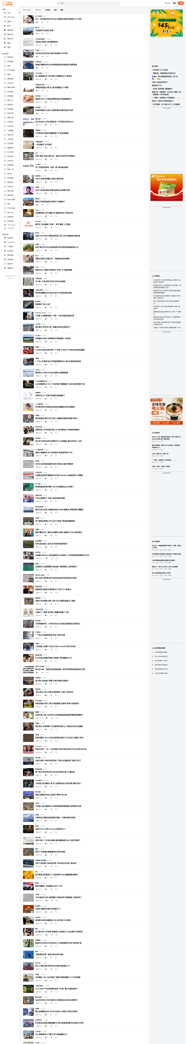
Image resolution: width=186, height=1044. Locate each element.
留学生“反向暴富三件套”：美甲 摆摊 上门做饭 (52, 224)
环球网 (37, 518)
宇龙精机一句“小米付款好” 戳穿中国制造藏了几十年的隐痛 (57, 977)
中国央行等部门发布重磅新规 (46, 42)
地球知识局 (38, 495)
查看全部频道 (11, 225)
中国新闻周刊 (39, 142)
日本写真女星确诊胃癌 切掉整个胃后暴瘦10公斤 (53, 658)
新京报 (37, 461)
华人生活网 (38, 16)
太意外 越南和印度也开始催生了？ (48, 909)
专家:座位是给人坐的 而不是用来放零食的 (51, 544)
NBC (36, 153)
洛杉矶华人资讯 (39, 575)
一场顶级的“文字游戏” (43, 144)
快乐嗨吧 (10, 61)
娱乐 (8, 204)
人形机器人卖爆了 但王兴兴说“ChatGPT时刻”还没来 (55, 646)
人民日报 (37, 1031)
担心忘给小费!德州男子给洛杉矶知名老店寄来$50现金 (56, 578)
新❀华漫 (10, 152)
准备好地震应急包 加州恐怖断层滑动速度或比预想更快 (56, 64)
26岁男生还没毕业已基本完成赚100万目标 (51, 53)
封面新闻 (37, 130)
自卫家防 (10, 143)
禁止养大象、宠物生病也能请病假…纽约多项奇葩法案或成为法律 (60, 669)
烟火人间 (10, 212)
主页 (8, 13)
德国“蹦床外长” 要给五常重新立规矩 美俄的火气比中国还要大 (58, 532)
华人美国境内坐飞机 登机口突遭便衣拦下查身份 (53, 76)
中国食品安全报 (39, 85)
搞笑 (8, 74)
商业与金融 (11, 199)
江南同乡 (10, 122)
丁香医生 (37, 632)
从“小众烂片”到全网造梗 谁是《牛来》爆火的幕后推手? (56, 988)
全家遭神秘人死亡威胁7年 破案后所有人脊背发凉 (54, 213)
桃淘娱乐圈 (38, 587)
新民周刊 (37, 301)
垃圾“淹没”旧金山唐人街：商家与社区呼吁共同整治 (55, 156)
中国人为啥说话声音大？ (160, 82)
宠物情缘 (10, 79)
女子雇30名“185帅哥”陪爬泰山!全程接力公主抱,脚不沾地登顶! (59, 931)
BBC (36, 872)
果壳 (36, 952)
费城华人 (37, 199)
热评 (8, 26)
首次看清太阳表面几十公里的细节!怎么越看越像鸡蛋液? (56, 874)
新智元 (37, 564)
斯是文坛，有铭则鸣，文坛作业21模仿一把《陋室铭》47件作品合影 (166, 93)
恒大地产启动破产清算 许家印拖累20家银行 (52, 681)
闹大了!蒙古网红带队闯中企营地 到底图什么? (52, 966)
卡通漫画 (10, 130)
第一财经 (37, 484)
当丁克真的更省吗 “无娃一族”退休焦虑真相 (51, 167)
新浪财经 (37, 678)
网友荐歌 (10, 165)
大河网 (37, 50)
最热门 (9, 21)
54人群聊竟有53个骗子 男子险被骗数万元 (51, 1034)
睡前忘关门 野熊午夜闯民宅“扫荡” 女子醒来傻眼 (53, 270)
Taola (37, 210)
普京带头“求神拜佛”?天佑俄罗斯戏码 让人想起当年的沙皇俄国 (59, 726)
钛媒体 (37, 347)
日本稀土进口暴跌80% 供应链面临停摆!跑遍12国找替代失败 (58, 806)
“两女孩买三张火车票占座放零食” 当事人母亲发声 (54, 692)
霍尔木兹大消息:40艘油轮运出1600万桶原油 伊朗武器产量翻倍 (59, 509)
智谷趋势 (37, 906)
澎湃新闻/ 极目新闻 (40, 860)
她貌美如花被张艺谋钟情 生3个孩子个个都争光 (53, 589)
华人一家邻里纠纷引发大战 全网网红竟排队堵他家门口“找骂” (58, 19)
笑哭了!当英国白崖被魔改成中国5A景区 (50, 852)
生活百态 (10, 126)
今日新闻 (47, 10)
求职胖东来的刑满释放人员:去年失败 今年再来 (53, 920)
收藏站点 (10, 268)
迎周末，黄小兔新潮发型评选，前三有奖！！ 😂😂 (165, 77)
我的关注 (10, 39)
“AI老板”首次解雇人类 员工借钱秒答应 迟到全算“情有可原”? (58, 783)
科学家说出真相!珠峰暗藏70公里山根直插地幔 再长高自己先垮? (59, 1023)
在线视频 (10, 221)
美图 (8, 47)
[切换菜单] (19, 12)
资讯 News (11, 17)
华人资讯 (37, 164)
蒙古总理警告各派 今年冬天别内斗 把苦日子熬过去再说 (56, 1011)
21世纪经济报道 (40, 39)
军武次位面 (38, 427)
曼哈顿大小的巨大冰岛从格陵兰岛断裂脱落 (51, 372)
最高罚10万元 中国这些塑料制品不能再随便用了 (53, 99)
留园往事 (10, 195)
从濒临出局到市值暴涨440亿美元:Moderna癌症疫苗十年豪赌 (59, 475)
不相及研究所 (39, 609)
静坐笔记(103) (157, 85)
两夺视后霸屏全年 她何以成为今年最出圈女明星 (53, 293)
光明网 (37, 895)
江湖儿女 (10, 186)
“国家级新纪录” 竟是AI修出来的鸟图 (49, 954)
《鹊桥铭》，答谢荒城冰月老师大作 (163, 73)
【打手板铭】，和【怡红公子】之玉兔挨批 (166, 104)
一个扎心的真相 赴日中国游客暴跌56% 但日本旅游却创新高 (58, 361)
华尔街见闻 (38, 472)
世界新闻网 (38, 279)
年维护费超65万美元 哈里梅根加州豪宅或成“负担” (54, 110)
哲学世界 (10, 113)
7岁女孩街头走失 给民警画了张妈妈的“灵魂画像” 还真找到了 (58, 897)
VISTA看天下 (39, 780)
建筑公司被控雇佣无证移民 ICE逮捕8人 (50, 201)
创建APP (10, 264)
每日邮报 (37, 107)
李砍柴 (37, 358)
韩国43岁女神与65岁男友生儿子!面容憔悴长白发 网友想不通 (58, 943)
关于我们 (10, 251)
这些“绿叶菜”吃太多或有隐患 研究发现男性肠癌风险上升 (57, 247)
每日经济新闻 (39, 507)
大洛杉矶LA (38, 62)
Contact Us (11, 242)
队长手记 (37, 963)
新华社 (37, 28)
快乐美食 (10, 92)
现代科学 (10, 156)
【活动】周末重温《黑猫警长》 (162, 89)
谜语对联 (10, 217)
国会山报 (37, 119)
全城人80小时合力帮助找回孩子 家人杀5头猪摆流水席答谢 (57, 236)
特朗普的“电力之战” (43, 304)
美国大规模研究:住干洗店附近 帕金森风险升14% (53, 452)
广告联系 (10, 246)
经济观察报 (38, 541)
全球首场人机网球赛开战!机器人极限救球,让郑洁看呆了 (56, 566)
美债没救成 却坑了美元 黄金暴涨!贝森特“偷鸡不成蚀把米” (57, 703)
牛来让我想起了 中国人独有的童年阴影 (50, 498)
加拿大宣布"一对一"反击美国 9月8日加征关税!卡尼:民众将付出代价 (61, 749)
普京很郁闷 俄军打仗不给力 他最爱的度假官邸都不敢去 (56, 418)
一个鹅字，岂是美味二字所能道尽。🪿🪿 (166, 98)
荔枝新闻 (37, 689)
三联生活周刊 (39, 290)
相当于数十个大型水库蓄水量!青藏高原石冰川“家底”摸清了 (57, 840)
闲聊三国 (10, 117)
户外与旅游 (11, 70)
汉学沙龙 (10, 161)
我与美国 (10, 178)
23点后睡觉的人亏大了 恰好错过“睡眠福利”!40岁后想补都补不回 (60, 384)
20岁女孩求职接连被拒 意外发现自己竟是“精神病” (54, 464)
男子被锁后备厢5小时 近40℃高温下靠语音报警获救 (55, 521)
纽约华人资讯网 (39, 666)
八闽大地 (10, 139)
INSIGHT (38, 221)
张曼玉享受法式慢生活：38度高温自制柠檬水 (52, 258)
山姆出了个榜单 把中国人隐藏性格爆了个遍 (51, 612)
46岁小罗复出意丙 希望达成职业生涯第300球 (52, 190)
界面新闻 (37, 393)
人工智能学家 (39, 404)
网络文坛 (10, 105)
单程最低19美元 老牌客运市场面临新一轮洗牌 (52, 338)
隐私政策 (10, 255)
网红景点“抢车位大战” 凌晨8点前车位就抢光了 (53, 327)
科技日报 (37, 96)
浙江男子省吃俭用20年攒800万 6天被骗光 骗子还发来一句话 (58, 441)
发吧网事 (10, 96)
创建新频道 (11, 228)
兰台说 (37, 803)
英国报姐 (37, 940)
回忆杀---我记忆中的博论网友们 (162, 101)
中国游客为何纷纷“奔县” (44, 30)
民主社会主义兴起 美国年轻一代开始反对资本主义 (54, 121)
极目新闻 (37, 176)
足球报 (37, 187)
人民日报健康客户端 (41, 381)
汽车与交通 (11, 208)
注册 (180, 3)
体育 (8, 66)
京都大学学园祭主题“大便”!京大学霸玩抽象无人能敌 (55, 601)
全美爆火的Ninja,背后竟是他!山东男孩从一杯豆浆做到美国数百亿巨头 (62, 555)
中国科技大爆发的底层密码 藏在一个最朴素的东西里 (55, 817)
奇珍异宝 (10, 57)
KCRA (37, 267)
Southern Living (40, 313)
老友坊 (9, 174)
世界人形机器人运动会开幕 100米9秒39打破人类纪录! (56, 863)
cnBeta (37, 370)
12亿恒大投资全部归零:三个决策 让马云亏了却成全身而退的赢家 (60, 350)
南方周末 (37, 917)
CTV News (38, 746)
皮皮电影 (37, 758)
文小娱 (37, 1043)
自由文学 (10, 135)
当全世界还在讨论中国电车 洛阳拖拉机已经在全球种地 (56, 1000)
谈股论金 (10, 182)
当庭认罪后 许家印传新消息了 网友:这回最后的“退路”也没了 (58, 760)
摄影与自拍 (11, 87)
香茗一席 (10, 169)
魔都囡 (37, 712)
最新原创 (11, 30)
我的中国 (10, 191)
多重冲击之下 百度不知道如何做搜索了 (50, 395)
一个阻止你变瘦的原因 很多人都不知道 (50, 635)
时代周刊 (37, 552)
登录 (174, 3)
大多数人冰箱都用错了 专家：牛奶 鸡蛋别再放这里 (54, 315)
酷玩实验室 (38, 997)
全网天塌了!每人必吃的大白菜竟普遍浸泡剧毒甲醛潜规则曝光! (59, 715)
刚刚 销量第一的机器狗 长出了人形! (49, 886)
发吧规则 (10, 259)
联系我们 (10, 238)
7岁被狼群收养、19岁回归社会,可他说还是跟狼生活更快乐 (57, 623)
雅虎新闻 (37, 598)
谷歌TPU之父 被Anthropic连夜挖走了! (50, 829)
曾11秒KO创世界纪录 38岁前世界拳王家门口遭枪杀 (55, 772)
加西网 (37, 244)
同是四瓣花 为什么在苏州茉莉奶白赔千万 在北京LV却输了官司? (59, 737)
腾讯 (36, 929)
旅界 (36, 849)
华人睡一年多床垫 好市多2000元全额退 (50, 281)
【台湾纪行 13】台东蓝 (160, 70)
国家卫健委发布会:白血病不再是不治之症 (51, 794)
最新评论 (10, 34)
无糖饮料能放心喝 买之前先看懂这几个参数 (51, 87)
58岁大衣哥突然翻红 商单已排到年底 (49, 179)
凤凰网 (37, 415)
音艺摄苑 (10, 109)
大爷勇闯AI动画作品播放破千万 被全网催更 (52, 133)
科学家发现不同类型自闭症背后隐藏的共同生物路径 (55, 407)
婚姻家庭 (10, 148)
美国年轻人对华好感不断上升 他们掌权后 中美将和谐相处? (57, 429)
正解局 (37, 644)
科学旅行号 (38, 1020)
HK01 (37, 256)
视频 (8, 43)
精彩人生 (10, 100)
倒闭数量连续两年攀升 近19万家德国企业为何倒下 (54, 486)
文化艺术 (10, 83)
